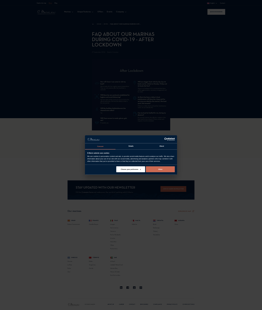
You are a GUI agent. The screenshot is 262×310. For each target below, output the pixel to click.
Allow (160, 169)
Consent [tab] (100, 146)
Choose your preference (129, 169)
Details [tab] (131, 146)
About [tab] (161, 146)
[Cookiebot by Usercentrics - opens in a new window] (166, 139)
